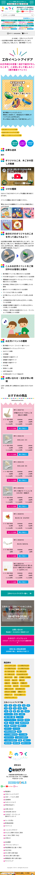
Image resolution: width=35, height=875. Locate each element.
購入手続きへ (23, 428)
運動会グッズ (21, 692)
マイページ (8, 826)
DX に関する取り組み (11, 853)
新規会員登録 (9, 823)
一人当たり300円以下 (21, 737)
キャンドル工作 (25, 686)
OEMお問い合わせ (10, 812)
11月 (25, 708)
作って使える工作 (21, 671)
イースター (20, 717)
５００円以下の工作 (23, 668)
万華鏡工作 (24, 683)
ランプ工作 (8, 686)
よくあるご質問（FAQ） (12, 835)
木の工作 (7, 680)
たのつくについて (10, 802)
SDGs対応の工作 (20, 689)
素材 (16, 677)
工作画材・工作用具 (25, 677)
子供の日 (20, 720)
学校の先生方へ (10, 805)
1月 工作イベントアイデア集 (9, 129)
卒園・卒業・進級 (9, 717)
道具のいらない (26, 743)
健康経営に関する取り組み (13, 858)
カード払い (10, 4)
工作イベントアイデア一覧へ (17, 593)
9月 (15, 708)
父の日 (11, 723)
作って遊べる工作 (9, 671)
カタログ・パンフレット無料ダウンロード (12, 815)
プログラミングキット (11, 697)
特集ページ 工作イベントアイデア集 (11, 135)
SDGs (19, 731)
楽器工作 (7, 683)
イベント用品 (22, 734)
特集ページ (27, 740)
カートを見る (9, 820)
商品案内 (8, 791)
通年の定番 (16, 743)
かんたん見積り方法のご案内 (14, 833)
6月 (28, 705)
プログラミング (9, 737)
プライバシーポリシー (12, 845)
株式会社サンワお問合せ (25, 7)
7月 (6, 708)
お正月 (27, 711)
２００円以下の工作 (23, 665)
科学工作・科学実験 (10, 692)
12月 (6, 711)
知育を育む (8, 743)
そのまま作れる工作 (22, 674)
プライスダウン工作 (10, 665)
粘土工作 (14, 680)
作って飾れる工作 (9, 674)
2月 (10, 705)
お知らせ (8, 838)
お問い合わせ (17, 630)
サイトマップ (9, 861)
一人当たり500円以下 (10, 740)
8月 (10, 708)
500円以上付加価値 (10, 731)
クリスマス (16, 728)
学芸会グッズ (8, 694)
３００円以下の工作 (10, 668)
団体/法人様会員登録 (17, 650)
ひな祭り (22, 714)
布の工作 (15, 686)
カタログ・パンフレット (18, 640)
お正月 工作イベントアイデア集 (10, 132)
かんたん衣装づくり (20, 694)
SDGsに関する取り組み (12, 856)
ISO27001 (8, 850)
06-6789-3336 (25, 9)
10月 (19, 708)
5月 (24, 705)
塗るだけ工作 (8, 677)
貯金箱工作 (15, 683)
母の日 (27, 720)
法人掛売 (25, 4)
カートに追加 (12, 428)
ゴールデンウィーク (10, 720)
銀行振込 (18, 4)
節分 (16, 714)
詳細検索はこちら (28, 18)
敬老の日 (13, 725)
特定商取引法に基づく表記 (13, 847)
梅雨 (6, 723)
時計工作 (22, 680)
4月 (19, 705)
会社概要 (8, 842)
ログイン (11, 33)
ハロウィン (8, 728)
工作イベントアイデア (12, 794)
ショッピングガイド (11, 830)
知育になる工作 (9, 689)
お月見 (6, 725)
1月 (6, 705)
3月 (15, 705)
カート (26, 33)
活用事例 (8, 800)
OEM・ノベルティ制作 (12, 797)
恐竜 (20, 740)
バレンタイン (8, 714)
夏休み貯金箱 (24, 723)
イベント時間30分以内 (11, 734)
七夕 (17, 723)
